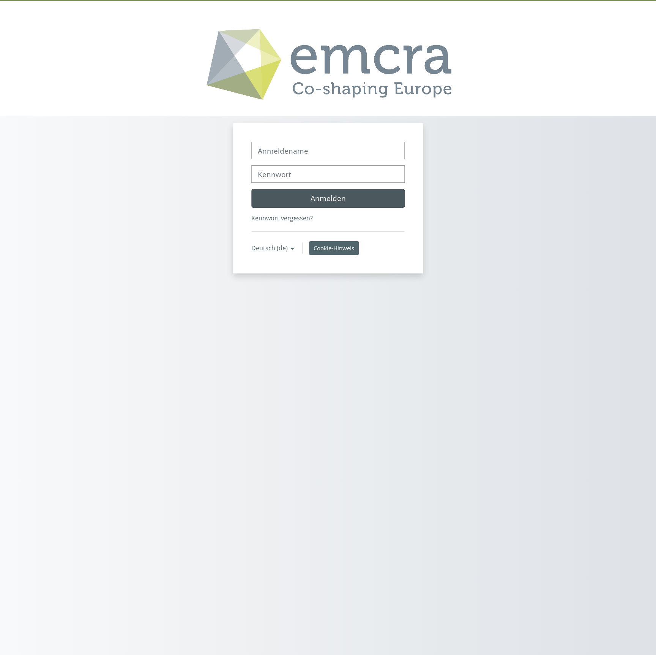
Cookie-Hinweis (334, 248)
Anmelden (328, 198)
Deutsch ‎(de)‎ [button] (270, 248)
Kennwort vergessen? (282, 218)
